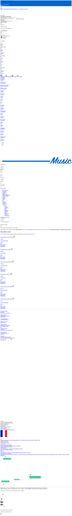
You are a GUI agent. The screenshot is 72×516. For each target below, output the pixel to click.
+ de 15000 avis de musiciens (25, 440)
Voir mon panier (4, 30)
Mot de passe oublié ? (20, 18)
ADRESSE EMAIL (3, 17)
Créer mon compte (3, 22)
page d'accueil (30, 229)
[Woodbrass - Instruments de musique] (36, 163)
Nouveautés (2, 77)
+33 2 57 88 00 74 (3, 427)
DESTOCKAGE (5, 190)
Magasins (8, 0)
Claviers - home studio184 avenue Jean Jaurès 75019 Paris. (10, 446)
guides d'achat (4, 0)
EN (2, 44)
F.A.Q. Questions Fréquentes (15, 440)
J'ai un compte (3, 16)
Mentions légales (40, 454)
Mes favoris (3, 37)
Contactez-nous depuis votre (7, 429)
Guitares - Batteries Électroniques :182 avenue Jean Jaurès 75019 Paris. (6, 445)
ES (0, 59)
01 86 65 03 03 (2, 425)
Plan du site (45, 454)
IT (0, 65)
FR (1, 44)
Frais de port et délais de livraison (13, 452)
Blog (1, 0)
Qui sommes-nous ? (6, 440)
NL (2, 50)
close (1, 176)
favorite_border (14, 236)
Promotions (4, 192)
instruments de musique (31, 487)
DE (1, 68)
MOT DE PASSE (3, 18)
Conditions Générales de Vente (35, 440)
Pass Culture (49, 454)
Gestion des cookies (61, 454)
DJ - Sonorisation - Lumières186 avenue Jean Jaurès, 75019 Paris (11, 449)
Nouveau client (8, 16)
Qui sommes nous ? (3, 452)
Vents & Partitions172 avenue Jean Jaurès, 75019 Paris (6, 448)
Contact (12, 0)
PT (0, 62)
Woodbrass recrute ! (54, 454)
